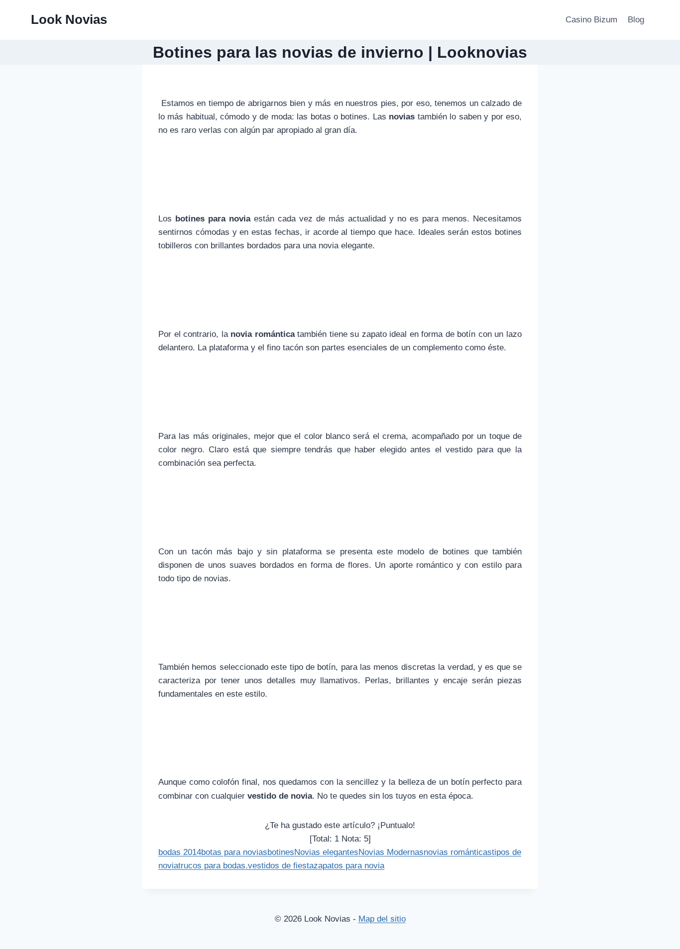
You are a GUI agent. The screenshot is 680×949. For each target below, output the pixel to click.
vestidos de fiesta (281, 865)
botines (280, 852)
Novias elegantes (326, 852)
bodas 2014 (179, 852)
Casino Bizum (591, 19)
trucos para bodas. (213, 865)
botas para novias (234, 852)
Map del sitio (382, 919)
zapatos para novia (349, 865)
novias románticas (458, 852)
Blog (636, 19)
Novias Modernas (391, 852)
